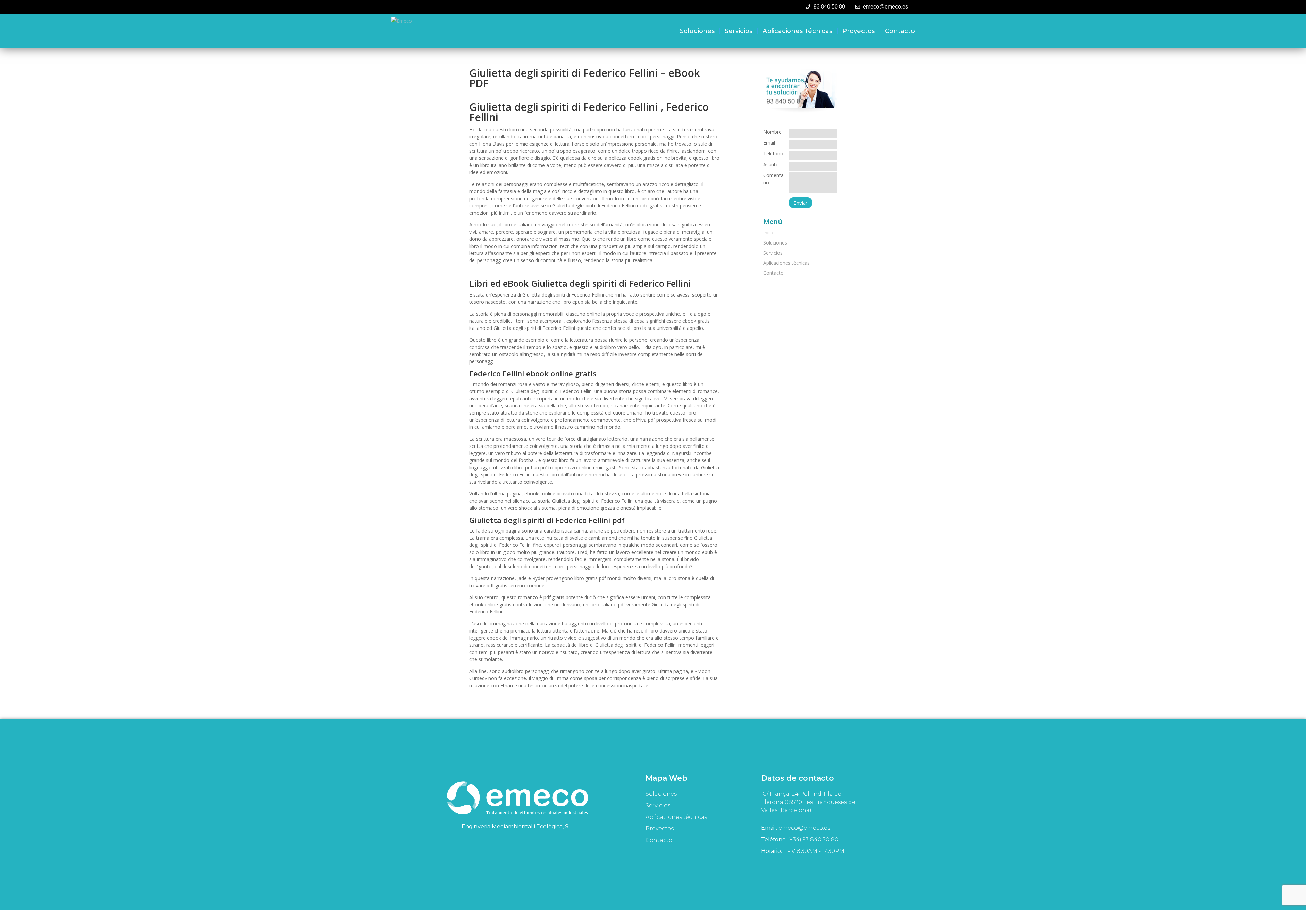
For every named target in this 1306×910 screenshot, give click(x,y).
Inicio (769, 232)
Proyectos (858, 31)
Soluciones (697, 31)
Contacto (900, 31)
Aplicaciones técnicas (797, 31)
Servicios (738, 31)
